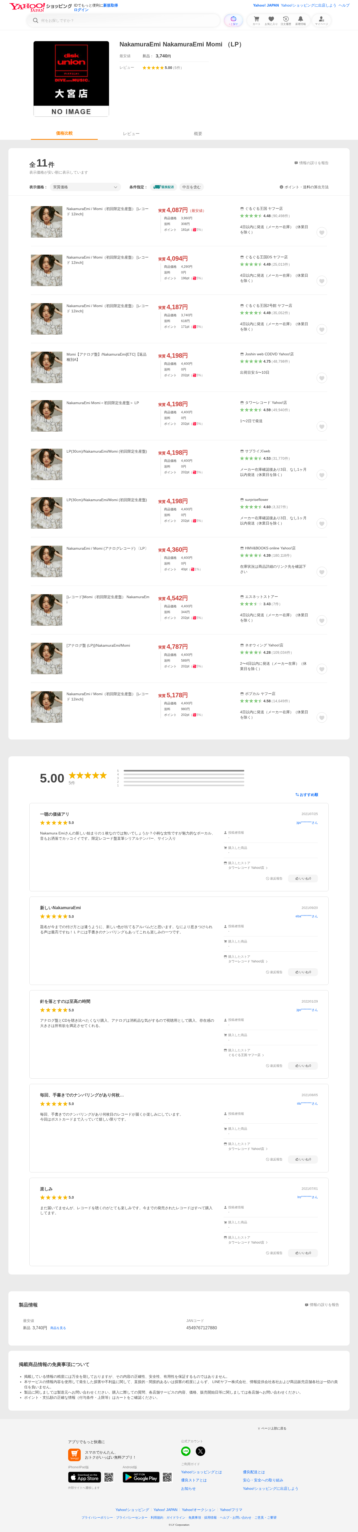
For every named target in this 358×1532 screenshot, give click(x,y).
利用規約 (157, 1517)
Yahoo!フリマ (231, 1510)
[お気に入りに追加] (322, 232)
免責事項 (194, 1517)
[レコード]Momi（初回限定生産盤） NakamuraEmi (108, 599)
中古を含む (191, 187)
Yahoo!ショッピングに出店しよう (309, 5)
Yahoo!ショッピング (132, 1510)
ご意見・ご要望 (265, 1517)
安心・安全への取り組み (263, 1480)
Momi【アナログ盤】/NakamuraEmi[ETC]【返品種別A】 (107, 357)
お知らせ (188, 1488)
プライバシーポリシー (97, 1517)
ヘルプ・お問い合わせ (235, 1517)
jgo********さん (307, 822)
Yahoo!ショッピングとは (201, 1472)
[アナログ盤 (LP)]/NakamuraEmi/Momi (98, 645)
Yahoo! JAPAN (266, 5)
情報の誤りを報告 (324, 1305)
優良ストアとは (194, 1480)
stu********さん (307, 1103)
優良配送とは (254, 1472)
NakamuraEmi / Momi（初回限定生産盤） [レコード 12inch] (108, 211)
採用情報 (210, 1517)
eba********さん (307, 916)
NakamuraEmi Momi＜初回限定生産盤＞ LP (103, 403)
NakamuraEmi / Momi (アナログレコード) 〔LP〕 (107, 548)
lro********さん (307, 1197)
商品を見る (58, 1328)
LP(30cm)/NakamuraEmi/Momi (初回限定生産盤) (107, 451)
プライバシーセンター (132, 1517)
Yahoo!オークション (198, 1510)
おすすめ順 (309, 794)
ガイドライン (175, 1517)
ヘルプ (344, 5)
